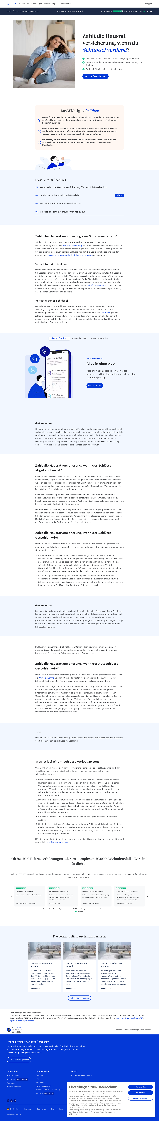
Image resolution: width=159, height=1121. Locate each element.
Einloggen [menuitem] (148, 4)
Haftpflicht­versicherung (97, 285)
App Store (11, 1079)
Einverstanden (140, 1087)
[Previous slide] (11, 896)
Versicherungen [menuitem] (51, 4)
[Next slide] (147, 896)
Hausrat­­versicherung (129, 1030)
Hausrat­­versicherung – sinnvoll (77, 965)
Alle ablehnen (140, 1092)
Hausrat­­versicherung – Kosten (42, 965)
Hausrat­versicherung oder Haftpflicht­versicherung (70, 255)
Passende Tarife (79, 338)
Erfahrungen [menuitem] (36, 4)
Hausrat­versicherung (72, 246)
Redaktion (40, 1082)
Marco (18, 1027)
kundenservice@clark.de (81, 1075)
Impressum (28, 1109)
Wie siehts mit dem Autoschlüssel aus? (61, 203)
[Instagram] (11, 1100)
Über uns (40, 1075)
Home (117, 1030)
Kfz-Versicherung (46, 678)
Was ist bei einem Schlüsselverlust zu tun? (63, 212)
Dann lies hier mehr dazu (57, 842)
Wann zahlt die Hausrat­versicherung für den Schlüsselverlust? (74, 187)
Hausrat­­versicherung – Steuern (111, 965)
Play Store (11, 1083)
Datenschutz (41, 1109)
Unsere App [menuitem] (24, 4)
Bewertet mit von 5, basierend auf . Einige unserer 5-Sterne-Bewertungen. (79, 909)
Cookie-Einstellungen (140, 1098)
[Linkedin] (15, 1100)
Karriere (39, 1093)
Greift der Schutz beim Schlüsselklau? (60, 195)
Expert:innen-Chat (99, 338)
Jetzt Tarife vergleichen (95, 76)
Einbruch (106, 313)
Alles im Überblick (59, 338)
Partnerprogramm (43, 1086)
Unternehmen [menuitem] (65, 4)
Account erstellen (14, 1087)
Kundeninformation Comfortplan (49, 1089)
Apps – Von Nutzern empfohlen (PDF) (129, 1018)
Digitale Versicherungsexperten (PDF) (23, 1021)
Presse (38, 1079)
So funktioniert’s (13, 1075)
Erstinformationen (57, 1109)
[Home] (11, 4)
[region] (111, 1099)
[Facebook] (8, 1100)
